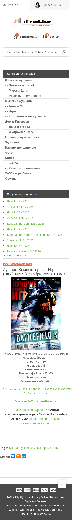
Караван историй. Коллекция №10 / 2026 (34, 235)
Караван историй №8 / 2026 (26, 223)
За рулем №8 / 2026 (20, 207)
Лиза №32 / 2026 (18, 201)
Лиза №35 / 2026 (18, 246)
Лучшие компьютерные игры (38, 448)
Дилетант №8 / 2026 (20, 218)
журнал (13, 448)
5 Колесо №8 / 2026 (20, 240)
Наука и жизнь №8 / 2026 (24, 251)
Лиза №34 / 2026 (18, 229)
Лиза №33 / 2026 (18, 212)
